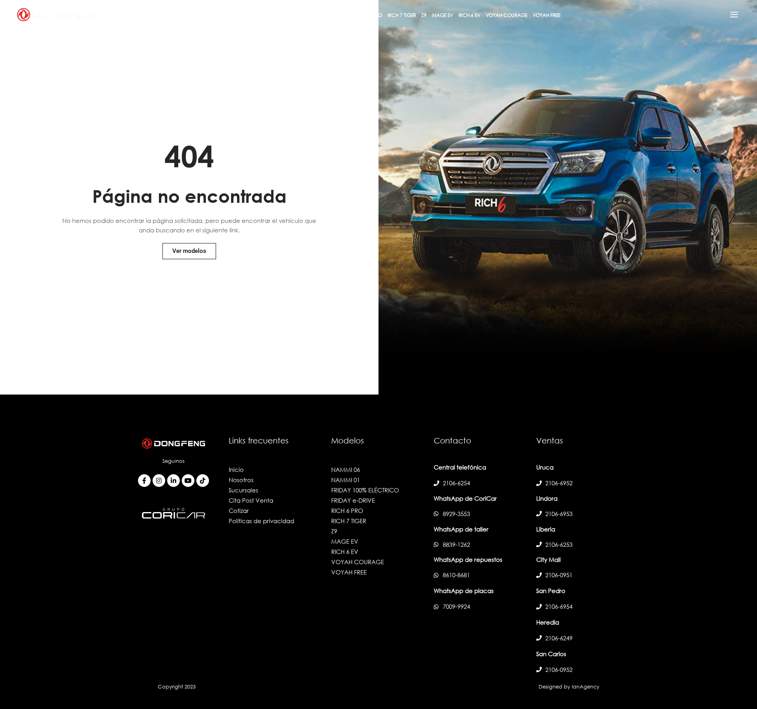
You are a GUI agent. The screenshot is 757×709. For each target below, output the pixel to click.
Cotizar (239, 510)
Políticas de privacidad (261, 521)
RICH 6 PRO (347, 510)
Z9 (334, 531)
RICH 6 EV (344, 552)
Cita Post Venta (251, 500)
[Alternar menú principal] (734, 14)
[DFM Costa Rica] (57, 14)
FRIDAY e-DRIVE (353, 500)
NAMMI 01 (345, 480)
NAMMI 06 (345, 469)
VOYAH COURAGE (357, 562)
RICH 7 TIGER (348, 521)
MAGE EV (344, 541)
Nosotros (241, 480)
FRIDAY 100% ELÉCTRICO (365, 490)
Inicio (236, 469)
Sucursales (243, 490)
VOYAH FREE (349, 572)
